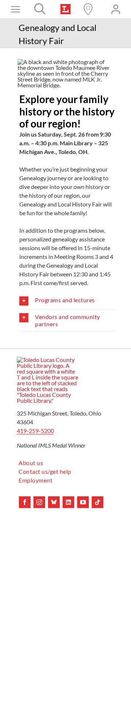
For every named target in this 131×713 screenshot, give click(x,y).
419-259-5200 (35, 430)
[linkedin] (68, 502)
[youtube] (83, 502)
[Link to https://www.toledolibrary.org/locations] (88, 9)
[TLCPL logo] (65, 6)
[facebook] (25, 502)
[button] (67, 301)
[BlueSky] (54, 502)
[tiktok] (97, 502)
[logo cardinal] (48, 359)
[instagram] (39, 502)
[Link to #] (40, 9)
